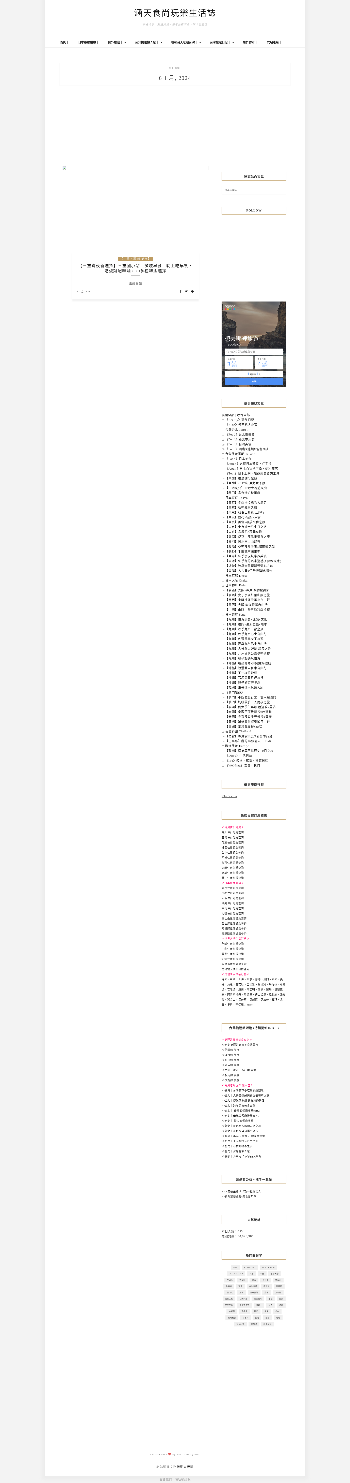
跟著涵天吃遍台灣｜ (185, 42)
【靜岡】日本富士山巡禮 (242, 541)
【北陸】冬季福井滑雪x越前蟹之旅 (250, 546)
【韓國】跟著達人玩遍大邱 (244, 687)
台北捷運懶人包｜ (147, 42)
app (235, 1267)
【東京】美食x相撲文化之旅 (245, 522)
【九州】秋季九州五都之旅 (244, 629)
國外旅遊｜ (116, 42)
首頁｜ (64, 42)
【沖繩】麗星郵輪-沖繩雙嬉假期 (248, 663)
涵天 (271, 1305)
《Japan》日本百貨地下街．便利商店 (251, 468)
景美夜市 (258, 1299)
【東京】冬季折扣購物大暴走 (246, 502)
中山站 (242, 1280)
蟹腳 (268, 1318)
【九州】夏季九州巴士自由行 (246, 643)
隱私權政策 (183, 1479)
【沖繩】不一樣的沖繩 (241, 673)
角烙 (278, 1318)
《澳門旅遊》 (234, 692)
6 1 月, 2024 (83, 292)
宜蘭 (241, 1292)
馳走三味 (267, 1324)
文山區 (278, 1292)
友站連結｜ (274, 42)
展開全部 (228, 415)
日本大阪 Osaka (236, 580)
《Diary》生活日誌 (238, 755)
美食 (277, 1311)
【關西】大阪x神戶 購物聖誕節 (247, 590)
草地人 (245, 1318)
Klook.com (229, 796)
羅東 (267, 1311)
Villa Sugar (236, 1274)
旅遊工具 (229, 1299)
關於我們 (165, 1479)
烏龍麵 (232, 1311)
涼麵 (281, 1305)
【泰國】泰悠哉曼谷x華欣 (243, 726)
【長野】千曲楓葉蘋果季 (242, 551)
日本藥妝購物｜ (88, 42)
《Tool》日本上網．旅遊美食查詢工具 (252, 473)
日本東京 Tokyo (236, 497)
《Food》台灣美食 (238, 444)
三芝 (252, 1274)
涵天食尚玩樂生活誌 (175, 13)
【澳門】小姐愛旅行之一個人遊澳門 (250, 697)
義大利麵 (232, 1318)
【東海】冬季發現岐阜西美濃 (246, 556)
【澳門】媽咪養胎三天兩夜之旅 (247, 702)
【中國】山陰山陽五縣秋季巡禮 (247, 609)
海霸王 (259, 1305)
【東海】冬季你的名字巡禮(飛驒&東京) (253, 561)
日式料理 (243, 1299)
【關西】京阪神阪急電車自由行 (247, 600)
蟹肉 (257, 1318)
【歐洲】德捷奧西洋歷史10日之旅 (249, 750)
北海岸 (278, 1280)
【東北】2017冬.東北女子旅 (245, 483)
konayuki (249, 1267)
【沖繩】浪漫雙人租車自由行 (246, 668)
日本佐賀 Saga (235, 614)
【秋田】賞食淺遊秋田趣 (242, 493)
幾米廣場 (254, 1292)
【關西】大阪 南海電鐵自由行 (246, 604)
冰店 (254, 1280)
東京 (281, 1299)
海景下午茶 (244, 1305)
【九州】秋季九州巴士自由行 (246, 634)
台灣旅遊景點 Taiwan (240, 454)
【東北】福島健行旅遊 (241, 478)
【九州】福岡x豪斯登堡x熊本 (246, 624)
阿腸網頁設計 (183, 1466)
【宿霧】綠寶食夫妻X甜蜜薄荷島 (248, 736)
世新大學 (275, 1274)
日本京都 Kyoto (236, 575)
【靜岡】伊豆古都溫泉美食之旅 (247, 536)
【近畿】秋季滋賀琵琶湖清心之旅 (249, 566)
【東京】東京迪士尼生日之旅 (246, 527)
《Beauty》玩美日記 (239, 420)
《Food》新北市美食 (240, 439)
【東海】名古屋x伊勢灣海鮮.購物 (249, 570)
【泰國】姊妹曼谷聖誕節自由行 (247, 721)
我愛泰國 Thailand (238, 731)
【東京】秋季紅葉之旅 (241, 507)
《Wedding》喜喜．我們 (242, 765)
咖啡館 (279, 1286)
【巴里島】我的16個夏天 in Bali (248, 741)
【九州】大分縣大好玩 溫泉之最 (248, 648)
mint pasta (268, 1267)
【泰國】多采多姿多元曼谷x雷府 (248, 716)
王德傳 (244, 1311)
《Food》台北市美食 (240, 434)
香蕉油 (254, 1324)
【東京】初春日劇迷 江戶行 (245, 512)
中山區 (230, 1280)
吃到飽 (266, 1286)
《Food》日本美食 (238, 458)
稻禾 (256, 1311)
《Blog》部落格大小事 (241, 424)
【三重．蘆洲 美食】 (135, 259)
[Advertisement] (254, 132)
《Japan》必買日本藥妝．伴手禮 (248, 463)
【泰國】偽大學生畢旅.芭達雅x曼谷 (250, 707)
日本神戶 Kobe (235, 585)
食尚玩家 (240, 1324)
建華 (267, 1292)
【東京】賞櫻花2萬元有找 (243, 531)
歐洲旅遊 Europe (237, 746)
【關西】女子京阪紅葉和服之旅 (247, 595)
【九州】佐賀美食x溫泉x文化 (246, 619)
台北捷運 (253, 1286)
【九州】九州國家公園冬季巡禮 (247, 653)
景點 (271, 1299)
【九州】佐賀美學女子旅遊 (244, 639)
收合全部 (243, 415)
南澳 (240, 1286)
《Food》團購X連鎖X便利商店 (247, 449)
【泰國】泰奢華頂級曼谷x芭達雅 (248, 712)
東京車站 (229, 1305)
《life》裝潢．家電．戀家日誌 (246, 760)
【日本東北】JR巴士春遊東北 (246, 488)
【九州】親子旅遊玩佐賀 (242, 658)
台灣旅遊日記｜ (221, 42)
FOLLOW (254, 210)
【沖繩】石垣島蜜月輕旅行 (244, 677)
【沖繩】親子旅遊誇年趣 (242, 682)
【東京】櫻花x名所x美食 (243, 517)
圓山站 (230, 1292)
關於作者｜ (250, 42)
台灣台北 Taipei (236, 429)
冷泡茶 (266, 1280)
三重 (262, 1274)
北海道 (229, 1286)
